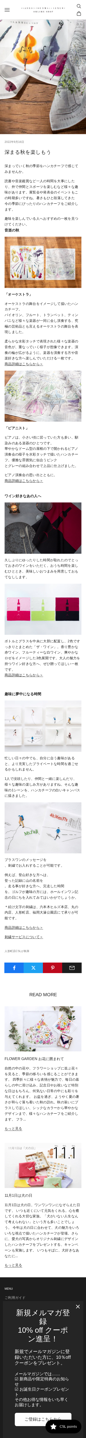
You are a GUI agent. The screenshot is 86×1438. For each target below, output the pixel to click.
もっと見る (13, 1128)
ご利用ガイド (15, 1298)
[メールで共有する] (71, 968)
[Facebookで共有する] (14, 968)
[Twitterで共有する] (33, 968)
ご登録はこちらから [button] (43, 1419)
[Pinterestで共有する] (52, 968)
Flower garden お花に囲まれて (34, 1059)
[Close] (77, 1306)
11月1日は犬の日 (18, 1195)
